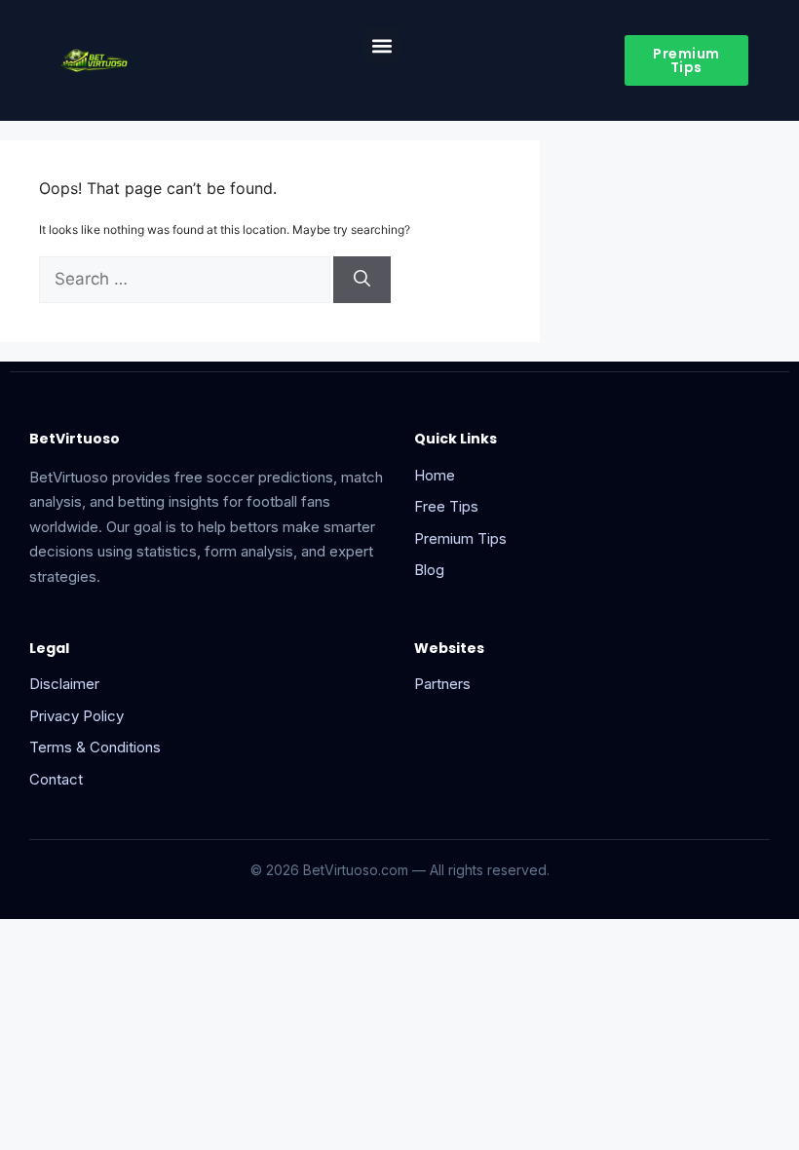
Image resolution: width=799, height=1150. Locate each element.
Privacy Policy (76, 716)
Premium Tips (460, 538)
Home (434, 475)
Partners (442, 683)
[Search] (362, 279)
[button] (381, 45)
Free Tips (446, 506)
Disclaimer (64, 683)
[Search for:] (186, 280)
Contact (56, 779)
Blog (429, 569)
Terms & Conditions (95, 747)
